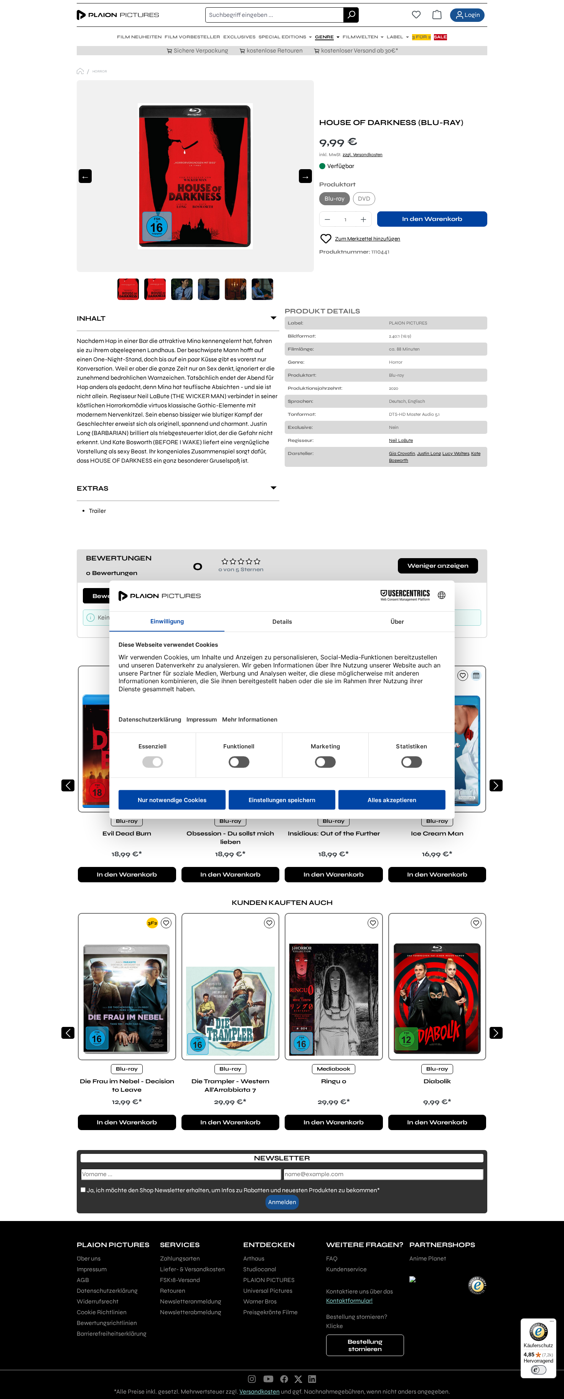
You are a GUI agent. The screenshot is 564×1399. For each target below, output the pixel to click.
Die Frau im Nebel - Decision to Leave (127, 1085)
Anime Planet (427, 1258)
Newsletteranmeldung (190, 1301)
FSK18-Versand (180, 1280)
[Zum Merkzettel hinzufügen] (462, 675)
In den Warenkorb (432, 218)
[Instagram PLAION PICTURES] (252, 1378)
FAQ (332, 1258)
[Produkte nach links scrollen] (67, 785)
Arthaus (253, 1258)
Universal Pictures (267, 1290)
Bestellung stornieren (365, 1345)
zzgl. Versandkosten (363, 154)
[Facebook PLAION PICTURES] (284, 1378)
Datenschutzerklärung (107, 1290)
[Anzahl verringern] (327, 219)
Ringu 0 (333, 1081)
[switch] (538, 1369)
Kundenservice (346, 1269)
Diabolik (437, 1081)
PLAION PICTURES (269, 1280)
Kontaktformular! (349, 1300)
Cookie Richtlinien (102, 1312)
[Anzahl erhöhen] (364, 219)
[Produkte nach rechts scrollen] (496, 785)
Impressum (92, 1269)
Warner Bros (260, 1301)
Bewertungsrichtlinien (107, 1322)
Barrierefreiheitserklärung (112, 1333)
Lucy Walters (455, 453)
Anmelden (282, 1202)
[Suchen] (351, 15)
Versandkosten (259, 1391)
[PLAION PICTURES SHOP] (80, 71)
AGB (83, 1280)
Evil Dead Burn (126, 833)
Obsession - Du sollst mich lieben (230, 837)
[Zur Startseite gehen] (118, 15)
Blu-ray (335, 198)
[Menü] (551, 1323)
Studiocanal (259, 1269)
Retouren (172, 1290)
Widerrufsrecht (98, 1301)
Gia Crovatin (402, 453)
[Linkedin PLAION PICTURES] (312, 1378)
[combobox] (274, 15)
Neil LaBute (401, 440)
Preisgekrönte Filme (270, 1312)
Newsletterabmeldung (190, 1312)
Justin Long (428, 453)
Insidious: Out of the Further (334, 833)
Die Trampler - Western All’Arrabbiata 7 (230, 1085)
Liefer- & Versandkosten (192, 1269)
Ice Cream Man (437, 833)
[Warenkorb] (437, 15)
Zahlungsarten (180, 1258)
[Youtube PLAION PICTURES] (268, 1378)
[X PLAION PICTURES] (298, 1378)
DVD (364, 198)
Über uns (89, 1258)
